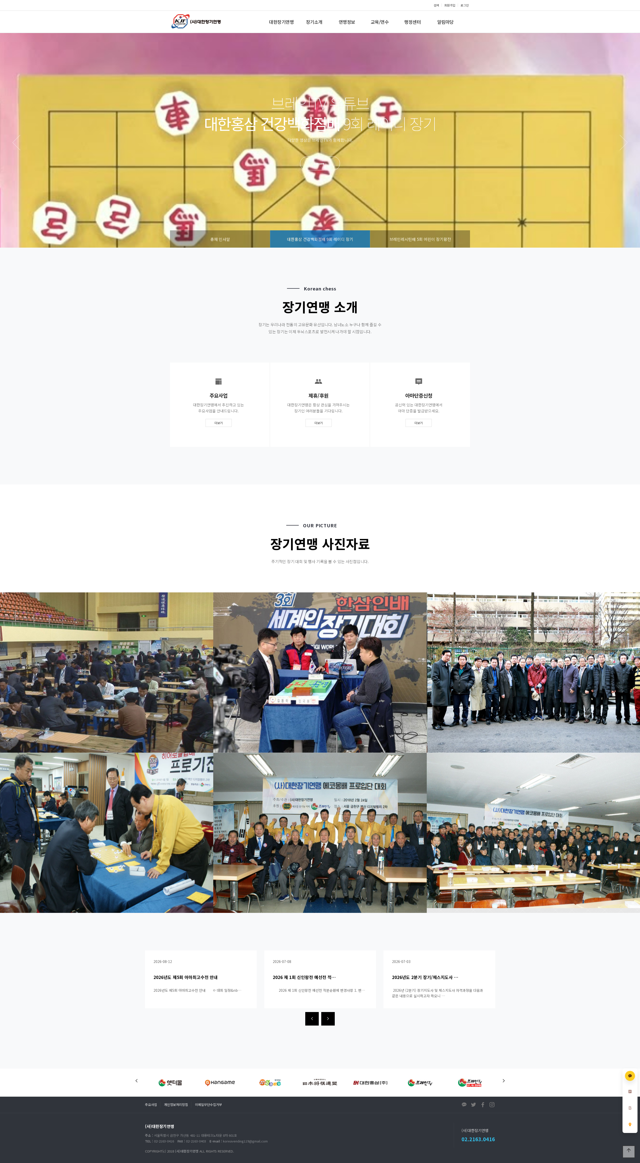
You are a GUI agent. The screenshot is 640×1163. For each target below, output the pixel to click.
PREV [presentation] (16, 142)
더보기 (218, 423)
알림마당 (445, 22)
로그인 (464, 5)
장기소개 (314, 22)
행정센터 (412, 22)
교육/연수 (380, 22)
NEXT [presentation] (624, 142)
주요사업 (151, 1104)
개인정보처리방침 (176, 1104)
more (320, 163)
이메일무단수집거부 (208, 1104)
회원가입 (449, 5)
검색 (436, 5)
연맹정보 (347, 22)
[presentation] (312, 1019)
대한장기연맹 (281, 22)
